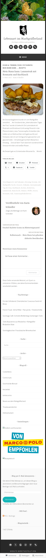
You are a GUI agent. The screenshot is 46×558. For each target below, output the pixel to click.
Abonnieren (9, 499)
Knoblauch (16, 188)
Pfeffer (29, 191)
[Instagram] (25, 47)
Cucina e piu (7, 377)
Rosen (35, 191)
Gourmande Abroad (10, 383)
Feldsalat (26, 185)
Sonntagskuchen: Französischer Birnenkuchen (19, 330)
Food (19, 65)
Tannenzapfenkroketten (22, 194)
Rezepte (22, 68)
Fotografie (27, 65)
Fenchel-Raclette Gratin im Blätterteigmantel (21, 226)
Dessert (19, 185)
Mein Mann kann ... (10, 68)
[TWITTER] (15, 545)
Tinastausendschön (10, 407)
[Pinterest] (30, 47)
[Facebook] (11, 47)
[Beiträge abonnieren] (3, 516)
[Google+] (21, 47)
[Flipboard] (35, 47)
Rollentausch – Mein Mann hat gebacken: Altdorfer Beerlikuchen (26, 235)
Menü (24, 57)
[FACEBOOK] (10, 545)
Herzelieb (6, 389)
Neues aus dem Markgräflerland (14, 401)
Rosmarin (6, 194)
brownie (34, 182)
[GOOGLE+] (20, 545)
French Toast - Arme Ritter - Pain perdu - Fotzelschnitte (22, 310)
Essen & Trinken (10, 65)
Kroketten (30, 188)
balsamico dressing (24, 182)
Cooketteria (7, 372)
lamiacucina (7, 395)
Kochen (23, 188)
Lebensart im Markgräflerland (23, 38)
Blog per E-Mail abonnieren (23, 476)
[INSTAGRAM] (25, 545)
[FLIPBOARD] (35, 545)
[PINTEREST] (30, 545)
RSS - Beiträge (10, 516)
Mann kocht (16, 191)
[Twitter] (16, 47)
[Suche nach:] (23, 345)
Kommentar (33, 272)
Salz (11, 194)
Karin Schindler (18, 77)
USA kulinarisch (8, 413)
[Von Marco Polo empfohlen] (23, 452)
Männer (24, 191)
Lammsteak (7, 191)
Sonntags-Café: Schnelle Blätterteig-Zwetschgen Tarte (23, 316)
